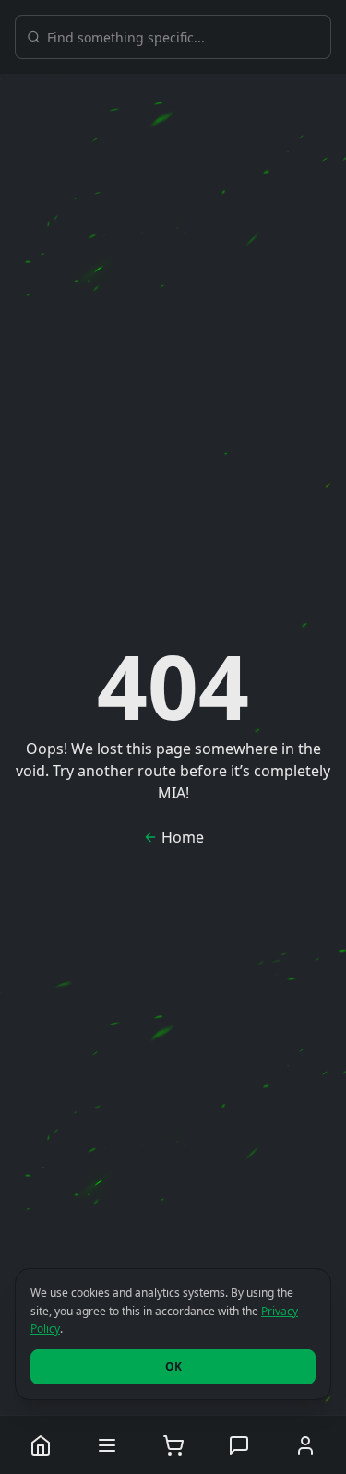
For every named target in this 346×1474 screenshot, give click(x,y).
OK (173, 1366)
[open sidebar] (107, 1445)
